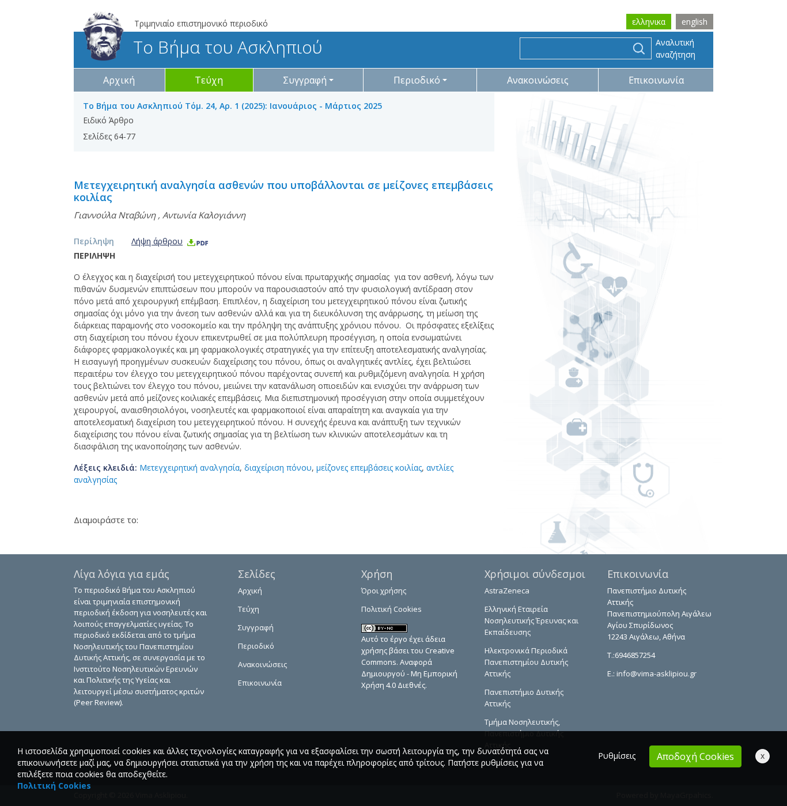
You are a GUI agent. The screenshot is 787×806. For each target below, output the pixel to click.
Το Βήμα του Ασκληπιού (227, 47)
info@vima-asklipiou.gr (656, 673)
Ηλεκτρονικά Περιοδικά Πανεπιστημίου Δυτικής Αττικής (526, 662)
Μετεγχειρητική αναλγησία (189, 467)
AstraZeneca (507, 590)
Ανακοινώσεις (538, 80)
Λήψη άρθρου (157, 241)
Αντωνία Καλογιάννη (203, 215)
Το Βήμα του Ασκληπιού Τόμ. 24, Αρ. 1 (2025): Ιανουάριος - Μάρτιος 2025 (232, 105)
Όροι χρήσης (383, 590)
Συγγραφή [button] (305, 80)
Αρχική (119, 80)
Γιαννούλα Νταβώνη (115, 215)
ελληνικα (648, 21)
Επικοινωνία (656, 80)
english (694, 21)
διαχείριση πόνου (278, 467)
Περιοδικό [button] (417, 80)
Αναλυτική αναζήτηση (675, 48)
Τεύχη (209, 80)
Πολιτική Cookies (391, 609)
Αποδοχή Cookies (695, 756)
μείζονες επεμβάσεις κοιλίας (369, 467)
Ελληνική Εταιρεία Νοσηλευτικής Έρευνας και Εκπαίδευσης (531, 620)
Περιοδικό (256, 646)
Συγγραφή (256, 627)
